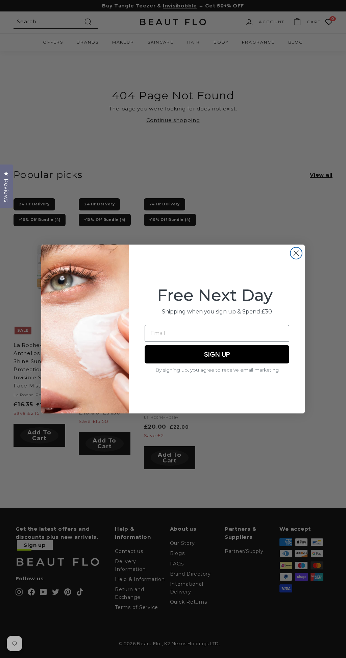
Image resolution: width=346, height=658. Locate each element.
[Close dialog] (296, 253)
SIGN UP (217, 354)
